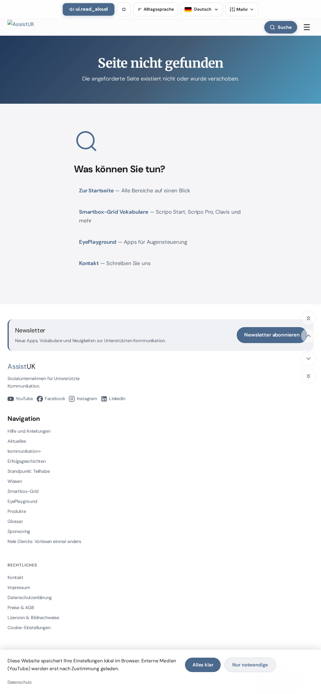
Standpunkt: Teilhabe (29, 471)
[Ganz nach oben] (308, 318)
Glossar (15, 521)
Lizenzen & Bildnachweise (33, 617)
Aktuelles (17, 441)
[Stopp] (124, 9)
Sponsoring (19, 531)
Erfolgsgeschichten (27, 461)
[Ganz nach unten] (308, 376)
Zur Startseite (96, 190)
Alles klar (202, 665)
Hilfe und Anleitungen (29, 431)
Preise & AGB (21, 607)
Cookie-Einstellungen (29, 627)
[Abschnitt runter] (308, 358)
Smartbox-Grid (23, 491)
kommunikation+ (24, 451)
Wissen (15, 481)
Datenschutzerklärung (30, 597)
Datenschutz (20, 682)
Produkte (17, 511)
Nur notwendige (250, 665)
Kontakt (89, 263)
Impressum (19, 587)
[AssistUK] (23, 27)
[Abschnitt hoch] (308, 335)
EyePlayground (97, 241)
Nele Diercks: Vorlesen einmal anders (44, 541)
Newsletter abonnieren (272, 334)
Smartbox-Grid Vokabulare (113, 211)
